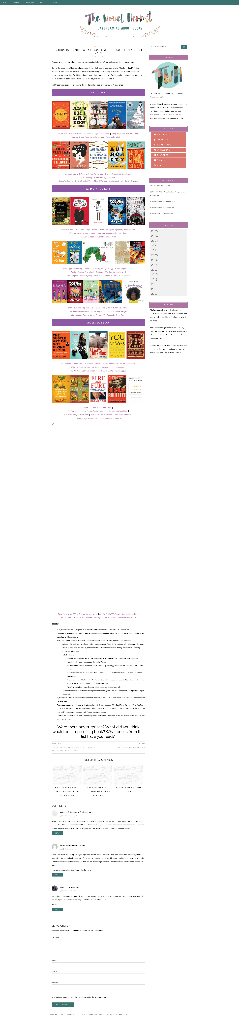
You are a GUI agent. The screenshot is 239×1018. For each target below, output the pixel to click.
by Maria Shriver (100, 617)
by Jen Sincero (83, 371)
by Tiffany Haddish (118, 363)
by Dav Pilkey (112, 233)
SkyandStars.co (118, 1015)
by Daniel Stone (98, 407)
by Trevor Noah (72, 617)
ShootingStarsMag (67, 887)
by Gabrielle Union (77, 614)
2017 (154, 269)
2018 (154, 265)
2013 (154, 289)
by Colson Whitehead (83, 174)
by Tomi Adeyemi (98, 237)
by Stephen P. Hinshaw (118, 614)
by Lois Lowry (114, 272)
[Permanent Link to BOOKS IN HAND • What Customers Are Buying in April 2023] (97, 783)
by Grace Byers (119, 315)
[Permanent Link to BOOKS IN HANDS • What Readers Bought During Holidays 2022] (67, 783)
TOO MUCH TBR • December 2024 (162, 201)
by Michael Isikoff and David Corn (110, 415)
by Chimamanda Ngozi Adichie (97, 177)
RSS (158, 165)
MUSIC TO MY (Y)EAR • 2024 (160, 186)
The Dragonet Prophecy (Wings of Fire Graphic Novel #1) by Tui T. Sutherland (98, 275)
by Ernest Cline (124, 133)
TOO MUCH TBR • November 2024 (162, 207)
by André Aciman (88, 137)
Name (54, 960)
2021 (154, 250)
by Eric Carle (87, 272)
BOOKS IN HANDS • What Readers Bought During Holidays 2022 (67, 791)
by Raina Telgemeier (79, 308)
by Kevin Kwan (118, 174)
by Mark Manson (80, 363)
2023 (154, 240)
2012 (154, 293)
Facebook (162, 139)
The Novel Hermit (119, 24)
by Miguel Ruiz (97, 411)
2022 (154, 245)
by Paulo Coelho (70, 133)
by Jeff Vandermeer (96, 133)
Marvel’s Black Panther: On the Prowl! (86, 315)
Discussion (98, 46)
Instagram (163, 150)
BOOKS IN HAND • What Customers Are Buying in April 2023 (98, 791)
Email (54, 971)
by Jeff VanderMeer (78, 181)
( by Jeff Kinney (112, 268)
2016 (154, 274)
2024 (154, 236)
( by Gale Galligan (97, 311)
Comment (56, 937)
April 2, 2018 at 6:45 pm (68, 849)
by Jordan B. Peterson (98, 418)
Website (55, 982)
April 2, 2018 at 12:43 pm (68, 816)
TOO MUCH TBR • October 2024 (161, 213)
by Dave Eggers (112, 371)
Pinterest (163, 155)
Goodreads (162, 144)
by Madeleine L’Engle (74, 230)
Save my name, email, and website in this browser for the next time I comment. (81, 997)
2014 (154, 284)
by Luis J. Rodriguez (97, 367)
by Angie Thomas (82, 233)
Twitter (162, 135)
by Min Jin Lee (115, 137)
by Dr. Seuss (76, 268)
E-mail (160, 160)
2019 (154, 260)
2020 (154, 255)
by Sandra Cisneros (119, 181)
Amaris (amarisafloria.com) (70, 845)
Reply (57, 833)
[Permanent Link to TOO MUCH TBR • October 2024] (128, 783)
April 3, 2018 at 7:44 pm (68, 891)
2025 (154, 231)
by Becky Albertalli (128, 230)
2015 (154, 279)
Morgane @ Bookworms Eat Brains (74, 812)
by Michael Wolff (76, 415)
